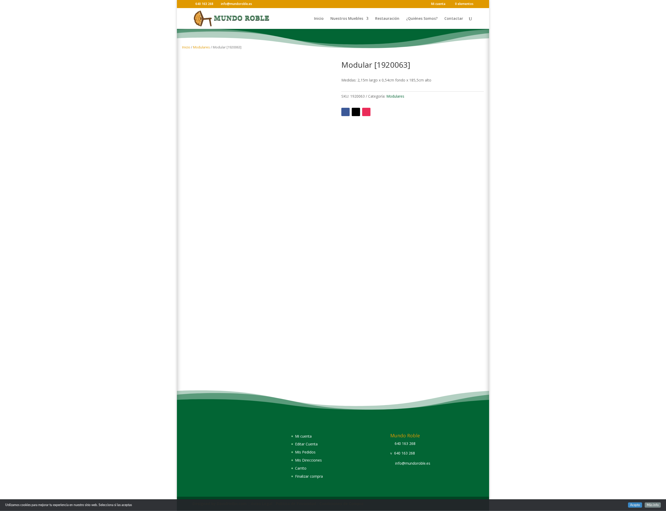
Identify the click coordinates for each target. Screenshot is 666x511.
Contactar (453, 19)
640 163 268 (405, 443)
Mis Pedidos (305, 452)
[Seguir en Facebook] (345, 112)
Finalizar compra (309, 476)
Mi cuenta (438, 4)
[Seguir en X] (356, 112)
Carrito (300, 468)
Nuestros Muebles (346, 19)
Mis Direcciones (308, 460)
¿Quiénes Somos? (422, 19)
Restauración (387, 19)
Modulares (201, 47)
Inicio (319, 19)
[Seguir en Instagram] (366, 112)
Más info (653, 505)
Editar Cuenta (306, 443)
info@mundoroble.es (412, 463)
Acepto (635, 505)
